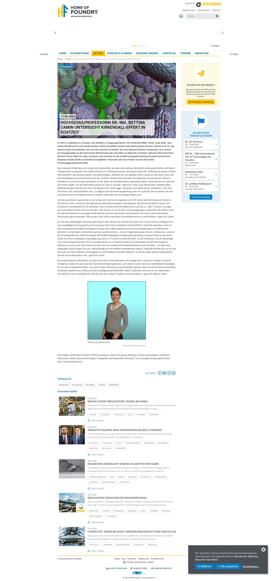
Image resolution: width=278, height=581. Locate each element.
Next (222, 32)
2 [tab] (134, 46)
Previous (55, 32)
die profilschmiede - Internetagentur (140, 577)
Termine (185, 53)
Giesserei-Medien (147, 53)
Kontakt (216, 10)
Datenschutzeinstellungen (140, 562)
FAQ (124, 558)
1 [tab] (131, 46)
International (79, 53)
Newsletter (203, 10)
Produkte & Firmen (119, 53)
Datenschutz (157, 558)
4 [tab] (140, 46)
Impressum (143, 558)
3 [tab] (137, 46)
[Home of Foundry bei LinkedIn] (181, 16)
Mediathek (202, 53)
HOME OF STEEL (140, 568)
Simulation (90, 385)
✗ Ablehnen (204, 566)
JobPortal (169, 53)
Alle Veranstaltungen (201, 197)
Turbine (102, 385)
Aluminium (63, 385)
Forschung (77, 385)
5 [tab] (143, 46)
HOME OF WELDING (118, 568)
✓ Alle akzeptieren (228, 566)
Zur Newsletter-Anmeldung (201, 102)
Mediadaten (189, 10)
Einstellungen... (251, 566)
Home (62, 53)
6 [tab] (146, 46)
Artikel (98, 53)
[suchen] (217, 16)
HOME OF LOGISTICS (163, 568)
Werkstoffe (114, 385)
